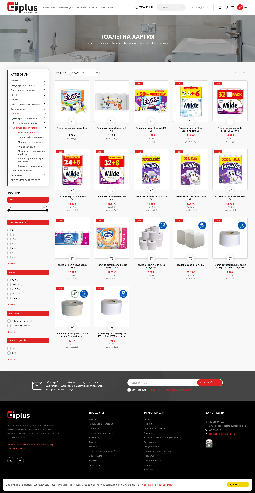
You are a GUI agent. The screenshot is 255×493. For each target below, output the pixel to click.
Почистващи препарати (24, 123)
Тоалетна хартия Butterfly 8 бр (111, 129)
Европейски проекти (154, 428)
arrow (44, 80)
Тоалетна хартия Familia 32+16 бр (151, 198)
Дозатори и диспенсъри (30, 165)
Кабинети (94, 437)
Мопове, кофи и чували (30, 142)
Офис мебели (17, 109)
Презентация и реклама (23, 90)
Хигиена (116, 43)
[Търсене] (180, 7)
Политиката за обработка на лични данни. (169, 389)
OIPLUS (16, 293)
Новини (148, 423)
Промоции (66, 7)
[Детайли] (65, 118)
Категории (49, 7)
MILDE (16, 289)
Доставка (148, 432)
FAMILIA (17, 284)
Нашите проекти (86, 7)
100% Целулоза (21, 325)
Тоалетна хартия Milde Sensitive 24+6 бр (190, 129)
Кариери (148, 464)
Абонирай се (208, 382)
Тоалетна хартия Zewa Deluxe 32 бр (72, 266)
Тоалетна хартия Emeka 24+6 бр (151, 129)
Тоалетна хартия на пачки (190, 264)
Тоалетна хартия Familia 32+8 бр (230, 198)
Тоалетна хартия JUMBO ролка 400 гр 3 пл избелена (72, 335)
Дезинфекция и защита (24, 118)
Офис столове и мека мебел (25, 104)
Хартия (14, 80)
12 (14, 239)
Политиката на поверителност (157, 484)
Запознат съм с (161, 390)
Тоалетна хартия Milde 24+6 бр (72, 198)
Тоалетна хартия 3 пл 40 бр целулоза (151, 266)
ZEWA (16, 298)
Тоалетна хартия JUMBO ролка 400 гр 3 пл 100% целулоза (112, 335)
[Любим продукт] (57, 118)
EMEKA (16, 280)
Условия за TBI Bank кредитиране (161, 437)
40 (14, 252)
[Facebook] (20, 460)
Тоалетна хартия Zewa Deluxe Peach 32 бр (111, 266)
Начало (90, 43)
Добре (233, 484)
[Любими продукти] (226, 7)
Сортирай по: (61, 72)
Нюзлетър (149, 455)
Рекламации (150, 442)
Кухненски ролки (27, 146)
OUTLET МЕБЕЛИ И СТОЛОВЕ (25, 180)
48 (14, 257)
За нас (147, 419)
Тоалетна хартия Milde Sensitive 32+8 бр (230, 129)
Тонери (14, 94)
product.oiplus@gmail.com (222, 433)
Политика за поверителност (158, 451)
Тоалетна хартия (160, 43)
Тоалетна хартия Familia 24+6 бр (190, 198)
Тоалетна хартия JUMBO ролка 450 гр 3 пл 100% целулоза (230, 266)
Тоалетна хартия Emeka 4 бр (72, 128)
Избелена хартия (22, 321)
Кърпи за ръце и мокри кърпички (30, 160)
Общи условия (151, 446)
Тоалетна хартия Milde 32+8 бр (111, 198)
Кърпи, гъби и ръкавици (31, 137)
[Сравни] (232, 7)
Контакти (106, 7)
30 (14, 243)
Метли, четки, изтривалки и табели (31, 152)
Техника (14, 99)
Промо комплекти (22, 170)
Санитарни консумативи (136, 43)
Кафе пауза (16, 175)
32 (14, 248)
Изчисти (11, 263)
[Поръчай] (72, 121)
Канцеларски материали (23, 85)
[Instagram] (10, 460)
